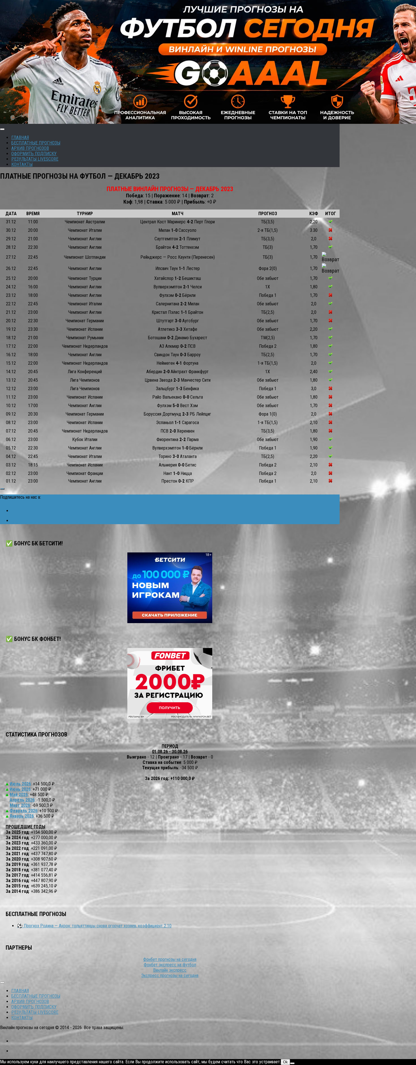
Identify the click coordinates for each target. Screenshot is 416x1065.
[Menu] (2, 129)
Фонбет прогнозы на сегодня (169, 959)
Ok (285, 1062)
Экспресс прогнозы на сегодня (169, 975)
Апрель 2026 (22, 800)
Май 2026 (19, 794)
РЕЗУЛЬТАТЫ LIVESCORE (34, 159)
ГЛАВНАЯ (20, 137)
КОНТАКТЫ (22, 164)
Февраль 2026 (23, 810)
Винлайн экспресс (169, 970)
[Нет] (292, 1063)
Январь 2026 (22, 816)
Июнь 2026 (20, 789)
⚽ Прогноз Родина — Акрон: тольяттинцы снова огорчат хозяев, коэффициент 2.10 (94, 925)
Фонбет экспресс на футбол (170, 964)
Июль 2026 (20, 784)
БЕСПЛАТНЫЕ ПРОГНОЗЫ (35, 143)
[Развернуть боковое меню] (2, 489)
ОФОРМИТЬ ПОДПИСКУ (34, 153)
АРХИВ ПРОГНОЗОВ (30, 148)
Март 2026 (20, 805)
